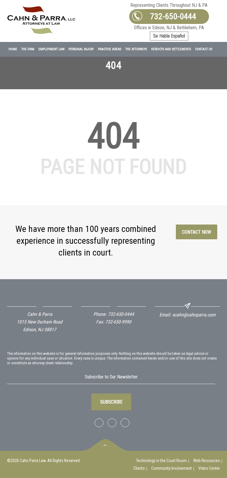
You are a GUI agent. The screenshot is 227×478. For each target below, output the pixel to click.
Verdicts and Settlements (171, 49)
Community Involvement (171, 468)
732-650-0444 (173, 16)
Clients (139, 468)
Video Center (209, 468)
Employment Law (51, 49)
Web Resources (206, 460)
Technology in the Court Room (161, 460)
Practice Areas (109, 49)
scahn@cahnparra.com (193, 315)
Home (13, 49)
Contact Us (203, 49)
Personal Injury (81, 49)
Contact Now (196, 232)
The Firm (27, 49)
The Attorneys (136, 49)
